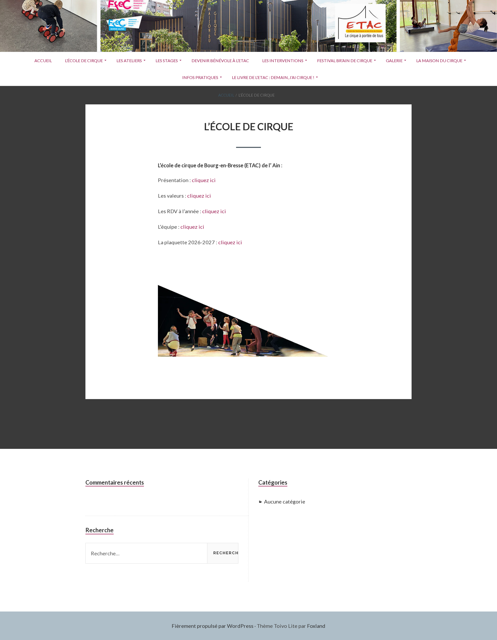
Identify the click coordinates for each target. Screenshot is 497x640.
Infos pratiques (200, 77)
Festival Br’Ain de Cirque (344, 60)
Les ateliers (129, 60)
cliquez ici (204, 180)
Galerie (394, 60)
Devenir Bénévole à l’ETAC (220, 60)
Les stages (167, 60)
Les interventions (282, 60)
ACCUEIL (43, 60)
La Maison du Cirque (439, 60)
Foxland (316, 626)
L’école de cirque (84, 60)
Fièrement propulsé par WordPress (212, 626)
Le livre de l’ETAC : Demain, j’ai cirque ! (273, 77)
